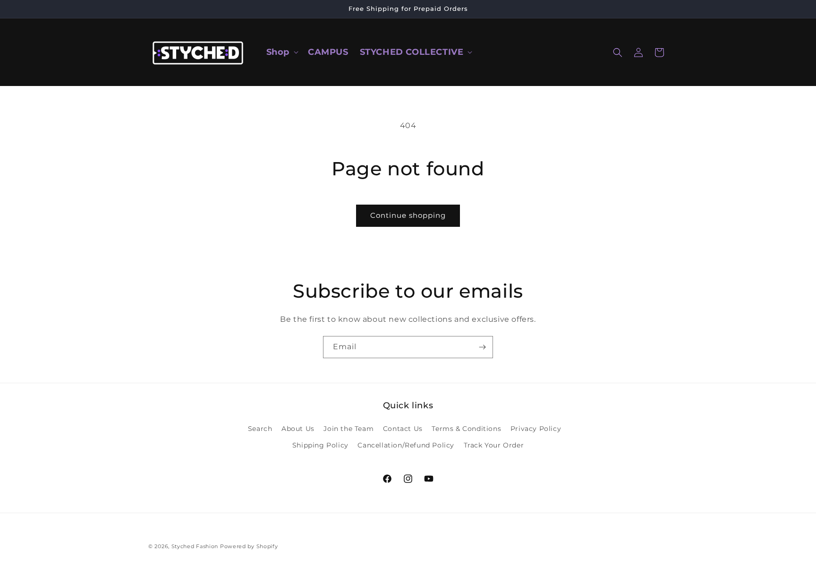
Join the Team (348, 428)
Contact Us (403, 428)
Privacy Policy (535, 428)
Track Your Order (494, 445)
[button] (281, 52)
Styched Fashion (195, 546)
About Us (297, 428)
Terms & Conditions (466, 428)
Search (260, 428)
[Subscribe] (482, 347)
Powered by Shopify (249, 546)
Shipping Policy (320, 445)
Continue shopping (408, 215)
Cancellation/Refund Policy (405, 445)
